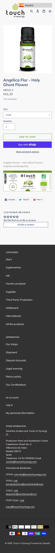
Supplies (11, 291)
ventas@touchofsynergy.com (21, 461)
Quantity (7, 121)
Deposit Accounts (16, 360)
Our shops (12, 344)
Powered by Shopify (40, 543)
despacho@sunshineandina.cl (21, 494)
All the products (15, 324)
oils (8, 275)
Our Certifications (16, 384)
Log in (9, 404)
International (13, 315)
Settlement (12, 307)
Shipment (11, 352)
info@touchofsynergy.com (32, 474)
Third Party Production (19, 299)
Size (5, 109)
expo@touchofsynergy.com (20, 506)
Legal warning (14, 368)
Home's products (16, 283)
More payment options (27, 151)
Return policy (13, 376)
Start (9, 259)
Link (16, 474)
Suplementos (13, 267)
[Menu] (50, 11)
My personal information (20, 412)
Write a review (25, 224)
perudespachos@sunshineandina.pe (24, 484)
